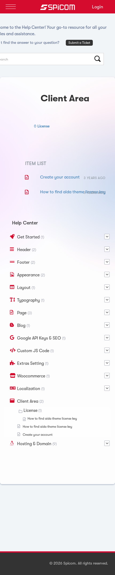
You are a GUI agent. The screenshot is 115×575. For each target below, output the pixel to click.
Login (97, 6)
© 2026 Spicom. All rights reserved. (78, 563)
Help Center (25, 223)
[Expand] (107, 236)
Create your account (60, 177)
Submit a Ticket (79, 43)
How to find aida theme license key (73, 192)
